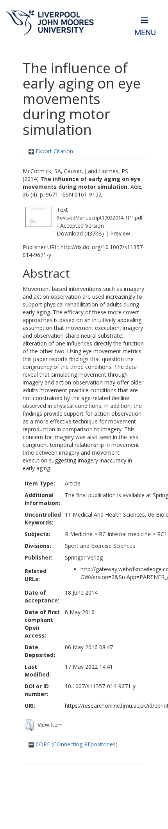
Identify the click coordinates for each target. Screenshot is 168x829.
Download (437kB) (80, 233)
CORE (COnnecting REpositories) (76, 744)
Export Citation (53, 151)
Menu (145, 32)
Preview (120, 233)
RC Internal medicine (125, 534)
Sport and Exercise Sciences (100, 545)
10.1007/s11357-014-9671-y (100, 686)
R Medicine (79, 534)
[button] (29, 725)
